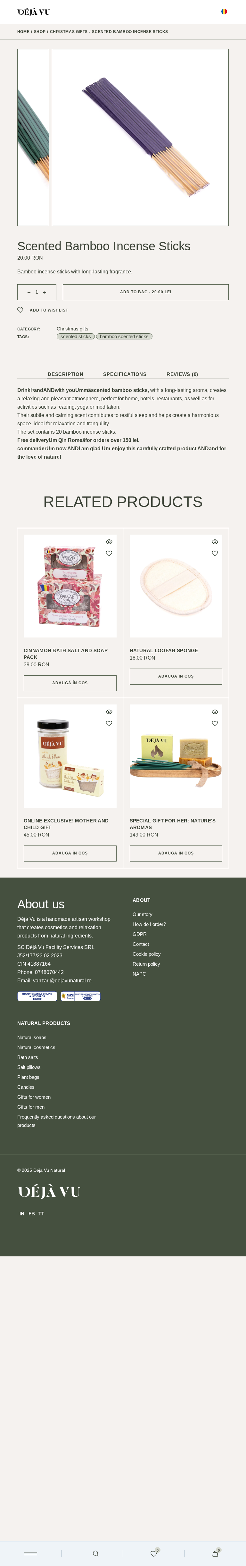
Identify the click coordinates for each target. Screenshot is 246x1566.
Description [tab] (65, 374)
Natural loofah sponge (164, 650)
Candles (26, 1087)
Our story (142, 914)
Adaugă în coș (70, 683)
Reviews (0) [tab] (182, 374)
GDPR (140, 934)
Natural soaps (31, 1037)
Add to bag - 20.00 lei (145, 292)
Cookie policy (147, 954)
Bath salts (27, 1057)
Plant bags (28, 1077)
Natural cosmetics (36, 1047)
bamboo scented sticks (124, 336)
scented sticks (76, 336)
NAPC (139, 974)
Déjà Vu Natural (49, 1170)
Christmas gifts (72, 328)
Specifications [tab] (125, 374)
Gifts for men (31, 1107)
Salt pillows (29, 1067)
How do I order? (149, 924)
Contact (141, 944)
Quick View (109, 542)
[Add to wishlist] (109, 553)
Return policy (146, 964)
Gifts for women (34, 1097)
